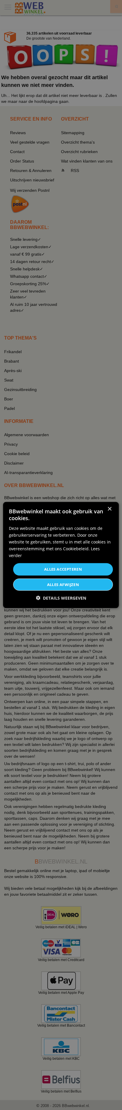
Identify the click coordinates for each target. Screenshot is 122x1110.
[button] (61, 598)
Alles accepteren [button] (63, 569)
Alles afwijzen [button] (63, 584)
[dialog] (61, 555)
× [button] (109, 509)
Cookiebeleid (76, 548)
